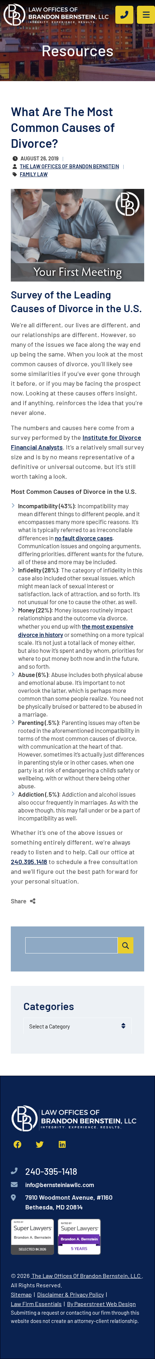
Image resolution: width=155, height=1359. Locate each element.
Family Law (34, 174)
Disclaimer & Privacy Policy (70, 1294)
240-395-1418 (51, 1171)
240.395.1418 (29, 861)
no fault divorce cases (83, 538)
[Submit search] (125, 945)
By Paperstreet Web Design (101, 1303)
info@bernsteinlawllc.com (59, 1184)
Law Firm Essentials (36, 1303)
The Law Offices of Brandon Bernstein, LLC (86, 1275)
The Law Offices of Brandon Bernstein (69, 166)
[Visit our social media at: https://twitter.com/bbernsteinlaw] (40, 1144)
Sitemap (21, 1294)
